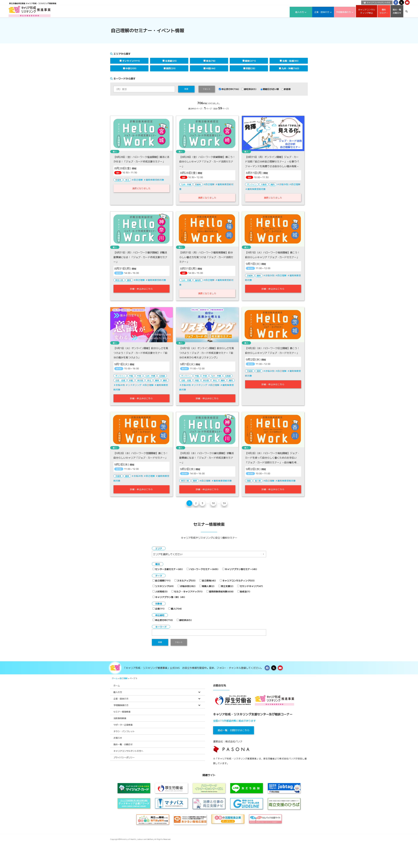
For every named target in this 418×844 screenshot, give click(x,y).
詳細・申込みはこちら (141, 288)
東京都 (140, 380)
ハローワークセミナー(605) (203, 569)
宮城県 (118, 179)
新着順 (287, 89)
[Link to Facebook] (395, 2)
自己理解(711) (162, 580)
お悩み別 (283, 184)
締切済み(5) (250, 89)
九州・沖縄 (186, 184)
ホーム (115, 678)
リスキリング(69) (164, 586)
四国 (131, 380)
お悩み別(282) (187, 586)
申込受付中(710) (164, 620)
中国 (131, 375)
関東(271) (250, 60)
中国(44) (210, 68)
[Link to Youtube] (407, 2)
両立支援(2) (227, 586)
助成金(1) (245, 591)
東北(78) (210, 60)
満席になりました (141, 188)
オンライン (252, 184)
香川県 (258, 480)
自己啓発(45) (209, 580)
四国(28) (250, 68)
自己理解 (138, 179)
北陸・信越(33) (290, 60)
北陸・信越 (120, 380)
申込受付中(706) (230, 89)
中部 (139, 375)
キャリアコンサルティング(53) (238, 580)
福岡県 (198, 280)
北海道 (162, 375)
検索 (186, 89)
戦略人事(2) (208, 586)
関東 (129, 280)
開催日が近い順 (271, 89)
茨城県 (250, 275)
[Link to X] (401, 2)
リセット (207, 89)
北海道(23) (171, 60)
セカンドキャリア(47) (251, 586)
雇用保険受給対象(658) (221, 591)
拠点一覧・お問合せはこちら (233, 730)
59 (224, 503)
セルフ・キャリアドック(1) (188, 591)
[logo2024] (29, 11)
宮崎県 (198, 184)
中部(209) (131, 68)
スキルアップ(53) (186, 580)
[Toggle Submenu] (199, 692)
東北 (127, 179)
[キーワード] (406, 11)
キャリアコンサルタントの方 (378, 2)
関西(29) (171, 68)
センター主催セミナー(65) (169, 569)
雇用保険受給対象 (155, 179)
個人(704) (176, 608)
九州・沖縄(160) (290, 68)
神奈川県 (119, 280)
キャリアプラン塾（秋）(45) (170, 597)
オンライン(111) (131, 60)
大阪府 (264, 184)
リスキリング (135, 384)
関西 (273, 184)
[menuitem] (376, 2)
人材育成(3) (161, 591)
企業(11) (159, 608)
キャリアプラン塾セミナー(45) (241, 569)
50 (213, 503)
